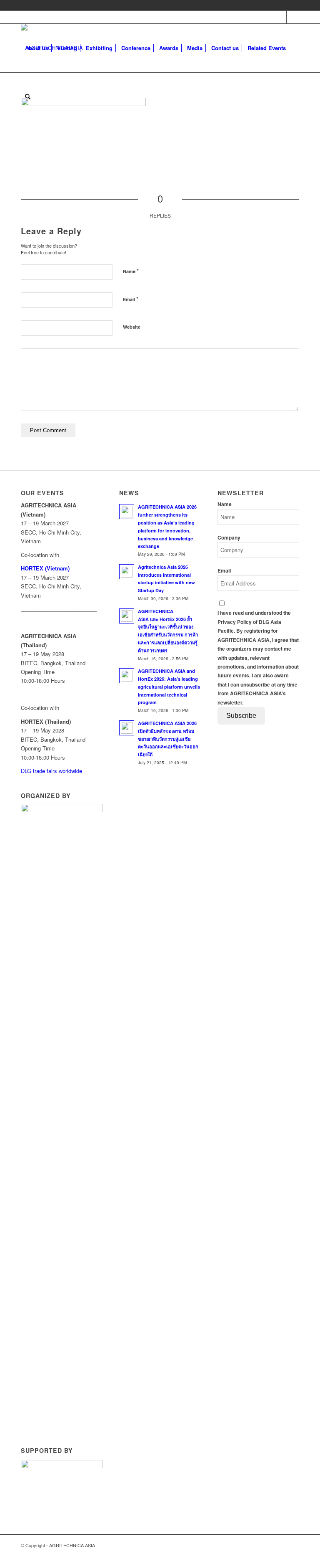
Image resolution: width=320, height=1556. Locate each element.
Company (229, 537)
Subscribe (241, 715)
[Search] (28, 96)
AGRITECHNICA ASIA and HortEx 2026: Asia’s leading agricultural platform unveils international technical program (169, 686)
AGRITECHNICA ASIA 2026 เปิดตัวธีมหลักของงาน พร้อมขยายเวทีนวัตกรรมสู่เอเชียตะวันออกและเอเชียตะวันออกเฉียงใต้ (168, 739)
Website (131, 327)
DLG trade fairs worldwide (51, 771)
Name (131, 271)
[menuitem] (36, 48)
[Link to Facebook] (268, 17)
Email (130, 299)
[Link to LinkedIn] (293, 17)
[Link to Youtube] (280, 17)
